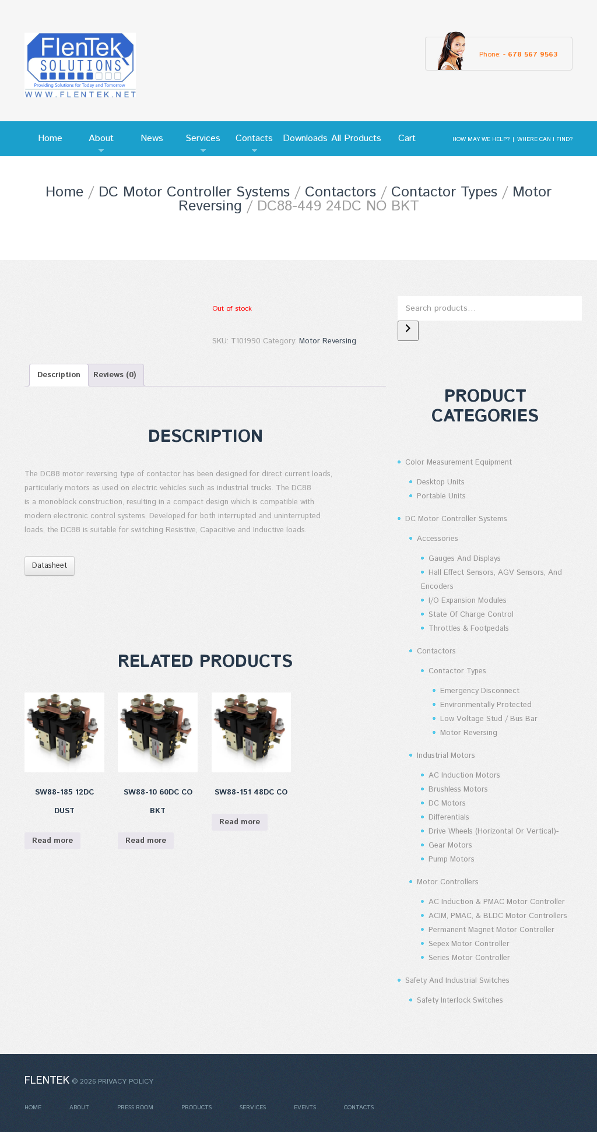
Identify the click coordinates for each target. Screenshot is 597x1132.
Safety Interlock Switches (460, 1000)
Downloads (305, 138)
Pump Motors (452, 859)
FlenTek (46, 1080)
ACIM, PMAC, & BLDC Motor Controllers (498, 916)
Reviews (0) (114, 375)
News (152, 138)
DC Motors (447, 803)
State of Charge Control (471, 614)
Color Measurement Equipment (458, 462)
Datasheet (49, 565)
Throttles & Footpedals (469, 628)
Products (196, 1107)
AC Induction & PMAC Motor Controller (497, 902)
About (95, 144)
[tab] (59, 375)
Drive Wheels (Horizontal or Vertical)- (494, 831)
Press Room (135, 1107)
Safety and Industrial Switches (457, 980)
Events (305, 1107)
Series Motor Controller (469, 958)
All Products (356, 138)
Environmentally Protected (486, 705)
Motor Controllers (448, 882)
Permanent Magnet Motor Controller (491, 930)
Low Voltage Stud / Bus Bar (489, 719)
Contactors (340, 192)
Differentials (449, 817)
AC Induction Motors (464, 775)
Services (199, 144)
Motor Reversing (327, 341)
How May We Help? (481, 139)
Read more (52, 840)
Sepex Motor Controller (469, 944)
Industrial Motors (446, 755)
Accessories (437, 538)
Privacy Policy (125, 1082)
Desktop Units (441, 482)
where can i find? (545, 139)
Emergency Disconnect (479, 691)
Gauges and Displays (465, 558)
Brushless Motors (458, 789)
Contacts (251, 144)
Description (58, 375)
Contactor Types (444, 192)
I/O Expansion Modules (468, 600)
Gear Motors (450, 845)
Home (50, 138)
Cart (407, 138)
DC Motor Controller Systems (194, 192)
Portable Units (441, 496)
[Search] (408, 331)
